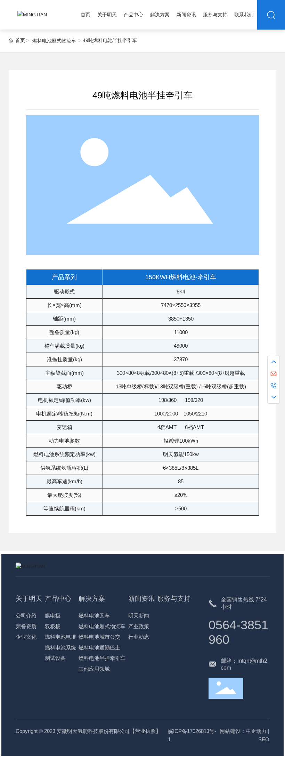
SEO (263, 739)
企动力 (259, 731)
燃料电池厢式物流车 (54, 40)
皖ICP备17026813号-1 (192, 735)
